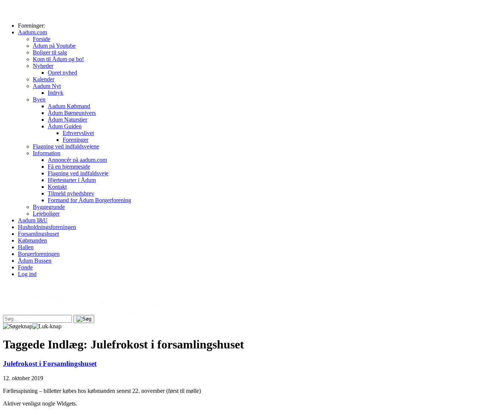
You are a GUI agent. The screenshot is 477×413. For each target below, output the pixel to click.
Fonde (25, 267)
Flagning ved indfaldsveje (78, 173)
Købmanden (32, 240)
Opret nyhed (62, 72)
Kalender (43, 79)
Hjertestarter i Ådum (72, 180)
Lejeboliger (46, 213)
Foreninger (75, 140)
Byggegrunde (49, 207)
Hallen (26, 247)
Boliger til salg (50, 52)
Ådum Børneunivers (72, 113)
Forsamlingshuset (38, 234)
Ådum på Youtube (54, 46)
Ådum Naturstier (67, 119)
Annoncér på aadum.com (77, 160)
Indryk (55, 93)
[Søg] (83, 319)
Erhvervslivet (78, 133)
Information (46, 153)
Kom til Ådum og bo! (58, 59)
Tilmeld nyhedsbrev (71, 193)
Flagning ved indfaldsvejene (66, 146)
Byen (39, 99)
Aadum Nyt (47, 86)
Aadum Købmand (69, 106)
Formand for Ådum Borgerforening (89, 200)
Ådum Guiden (65, 126)
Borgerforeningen (39, 254)
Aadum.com (32, 32)
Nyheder (43, 66)
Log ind (27, 274)
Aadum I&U (33, 220)
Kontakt (57, 187)
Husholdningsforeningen (47, 227)
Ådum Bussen (34, 260)
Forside (41, 39)
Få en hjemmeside (69, 166)
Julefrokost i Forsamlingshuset (50, 363)
